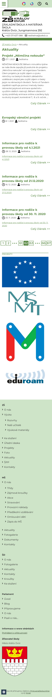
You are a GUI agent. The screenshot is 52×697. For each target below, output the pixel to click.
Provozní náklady (17, 507)
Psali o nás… (11, 617)
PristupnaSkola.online (39, 691)
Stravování (13, 502)
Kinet (28, 693)
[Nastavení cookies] (3, 691)
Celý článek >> (40, 103)
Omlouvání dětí (16, 516)
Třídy (10, 488)
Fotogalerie (11, 534)
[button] (4, 4)
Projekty (9, 447)
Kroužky (9, 578)
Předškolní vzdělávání (20, 512)
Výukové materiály (18, 429)
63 (31, 243)
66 (43, 243)
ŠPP (6, 462)
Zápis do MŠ (14, 521)
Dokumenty (11, 539)
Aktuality (9, 457)
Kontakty (9, 466)
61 (20, 243)
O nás (7, 409)
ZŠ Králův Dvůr (9, 44)
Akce (10, 497)
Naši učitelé (14, 425)
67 (49, 243)
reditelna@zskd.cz (38, 35)
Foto (7, 452)
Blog (7, 603)
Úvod (7, 598)
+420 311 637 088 (14, 35)
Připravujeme (12, 608)
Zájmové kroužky (17, 492)
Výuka (7, 414)
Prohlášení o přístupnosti (14, 633)
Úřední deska (12, 442)
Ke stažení (10, 438)
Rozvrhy (12, 420)
